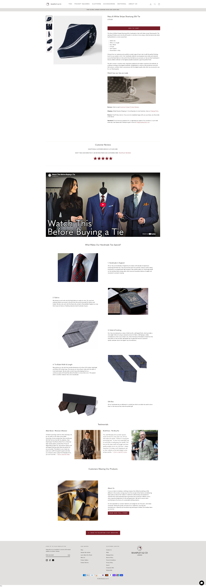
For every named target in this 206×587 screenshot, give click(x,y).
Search (108, 565)
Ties (70, 4)
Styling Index (109, 570)
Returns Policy (109, 557)
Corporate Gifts (110, 567)
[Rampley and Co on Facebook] (50, 560)
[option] (103, 10)
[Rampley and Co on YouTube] (53, 560)
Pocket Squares (82, 4)
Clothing (96, 4)
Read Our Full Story (119, 513)
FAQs (107, 552)
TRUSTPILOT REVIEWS (125, 153)
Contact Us (109, 549)
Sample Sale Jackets (85, 552)
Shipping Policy (154, 111)
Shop (82, 549)
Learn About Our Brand (86, 555)
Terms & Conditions (111, 560)
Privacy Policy (109, 562)
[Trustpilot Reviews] (103, 160)
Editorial (122, 4)
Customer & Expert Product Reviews (129, 107)
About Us (133, 4)
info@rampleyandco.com (143, 122)
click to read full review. (64, 454)
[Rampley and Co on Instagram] (47, 560)
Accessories (109, 4)
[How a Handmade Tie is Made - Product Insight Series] (132, 90)
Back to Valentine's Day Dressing (104, 532)
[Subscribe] (69, 555)
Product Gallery (84, 560)
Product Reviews (85, 562)
